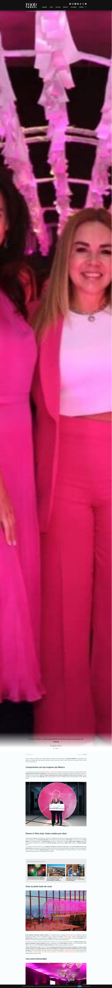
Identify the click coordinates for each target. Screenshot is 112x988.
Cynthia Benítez (57, 745)
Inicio (28, 11)
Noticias (58, 7)
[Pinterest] (78, 4)
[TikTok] (80, 4)
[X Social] (83, 4)
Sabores (44, 7)
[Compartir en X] (83, 754)
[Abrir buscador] (85, 6)
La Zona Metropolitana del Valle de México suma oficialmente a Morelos (55, 879)
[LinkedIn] (75, 4)
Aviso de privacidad (86, 986)
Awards (81, 7)
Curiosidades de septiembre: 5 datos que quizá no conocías (36, 878)
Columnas (74, 7)
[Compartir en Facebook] (84, 754)
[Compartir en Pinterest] (85, 754)
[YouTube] (85, 4)
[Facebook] (70, 4)
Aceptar (79, 986)
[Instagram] (73, 4)
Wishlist (65, 7)
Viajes (51, 7)
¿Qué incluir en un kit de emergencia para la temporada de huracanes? (75, 879)
